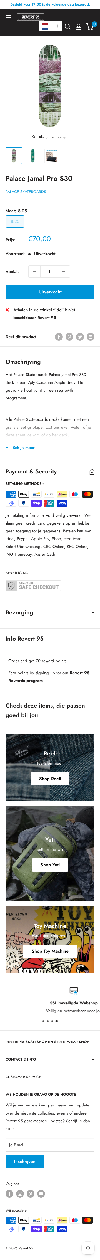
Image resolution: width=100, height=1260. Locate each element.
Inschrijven (25, 1161)
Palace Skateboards (26, 191)
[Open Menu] (8, 17)
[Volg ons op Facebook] (9, 1194)
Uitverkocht (50, 292)
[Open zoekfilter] (68, 27)
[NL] (50, 26)
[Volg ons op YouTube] (41, 1194)
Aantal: (12, 271)
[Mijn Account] (78, 27)
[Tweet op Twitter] (80, 337)
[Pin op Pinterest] (69, 337)
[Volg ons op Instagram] (20, 1194)
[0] (89, 26)
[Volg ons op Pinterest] (30, 1194)
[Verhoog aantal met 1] (64, 271)
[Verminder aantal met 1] (34, 271)
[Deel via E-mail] (90, 337)
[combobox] (50, 26)
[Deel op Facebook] (59, 337)
